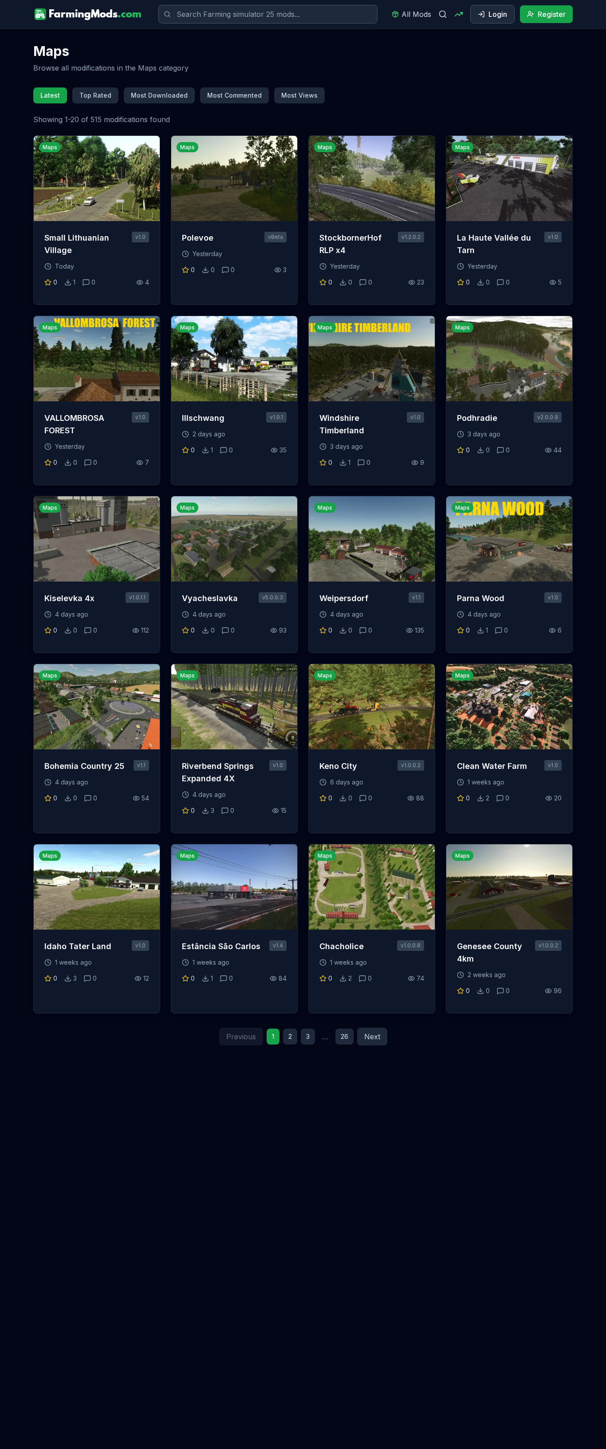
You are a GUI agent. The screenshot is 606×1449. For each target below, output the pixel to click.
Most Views (299, 95)
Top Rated (95, 95)
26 (344, 1036)
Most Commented (234, 95)
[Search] (442, 14)
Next (372, 1036)
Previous (241, 1036)
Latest (50, 95)
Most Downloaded (159, 95)
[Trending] (458, 14)
